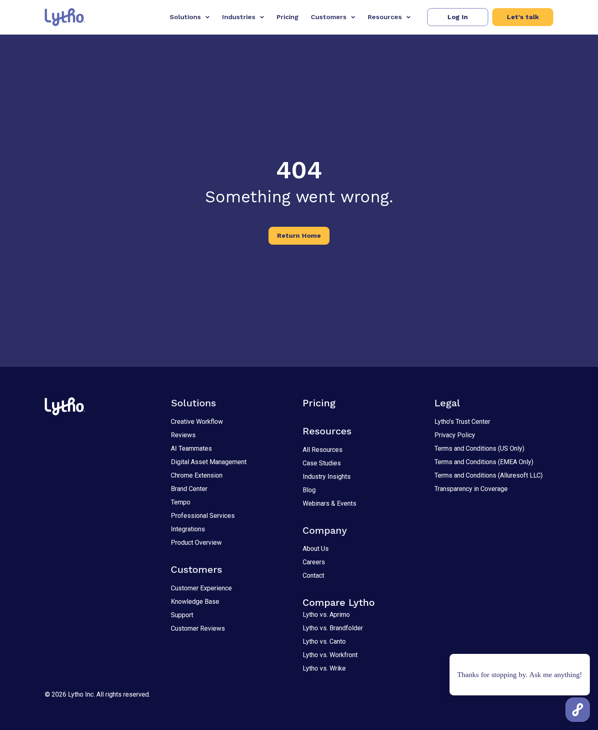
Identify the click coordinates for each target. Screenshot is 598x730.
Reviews (183, 435)
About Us (316, 548)
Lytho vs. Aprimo (326, 614)
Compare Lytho (339, 602)
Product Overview (196, 542)
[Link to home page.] (65, 17)
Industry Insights (327, 476)
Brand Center (189, 489)
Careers (314, 562)
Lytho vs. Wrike (324, 668)
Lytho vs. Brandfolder (333, 628)
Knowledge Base (195, 601)
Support (182, 615)
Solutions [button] (185, 17)
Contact (313, 575)
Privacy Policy (454, 435)
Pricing (288, 17)
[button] (457, 17)
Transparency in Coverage (471, 489)
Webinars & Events (329, 503)
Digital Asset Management (209, 462)
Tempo (180, 502)
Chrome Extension (197, 475)
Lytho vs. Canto (324, 641)
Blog (309, 490)
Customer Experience (201, 588)
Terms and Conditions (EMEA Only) (483, 462)
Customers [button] (329, 17)
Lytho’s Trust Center (462, 421)
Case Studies (322, 463)
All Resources (323, 450)
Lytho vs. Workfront (330, 655)
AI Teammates (191, 448)
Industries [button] (238, 17)
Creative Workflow (197, 421)
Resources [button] (385, 17)
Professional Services (203, 516)
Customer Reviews (198, 628)
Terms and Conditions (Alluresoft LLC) (488, 475)
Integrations (188, 529)
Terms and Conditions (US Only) (479, 448)
